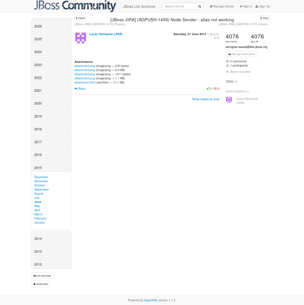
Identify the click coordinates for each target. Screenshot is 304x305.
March (38, 214)
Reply (81, 88)
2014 (38, 238)
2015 (38, 167)
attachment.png (84, 66)
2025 (38, 38)
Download (42, 284)
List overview (43, 275)
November (41, 181)
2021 (38, 90)
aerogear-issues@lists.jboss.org (246, 47)
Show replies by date (205, 99)
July (36, 197)
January (39, 222)
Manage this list (223, 6)
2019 (38, 116)
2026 (38, 26)
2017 (38, 141)
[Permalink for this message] (218, 38)
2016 (38, 154)
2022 (38, 77)
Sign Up (264, 6)
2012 (38, 264)
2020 (38, 103)
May (37, 206)
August (38, 193)
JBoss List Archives (139, 6)
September (41, 189)
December (41, 177)
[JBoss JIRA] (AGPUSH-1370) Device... (244, 24)
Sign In (247, 6)
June (37, 202)
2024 (38, 51)
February (40, 218)
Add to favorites (240, 71)
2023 (38, 64)
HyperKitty (151, 300)
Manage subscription (243, 54)
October (39, 185)
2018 (38, 128)
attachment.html (85, 82)
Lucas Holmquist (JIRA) (106, 34)
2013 (38, 251)
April (37, 210)
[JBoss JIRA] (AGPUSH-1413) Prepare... (100, 24)
